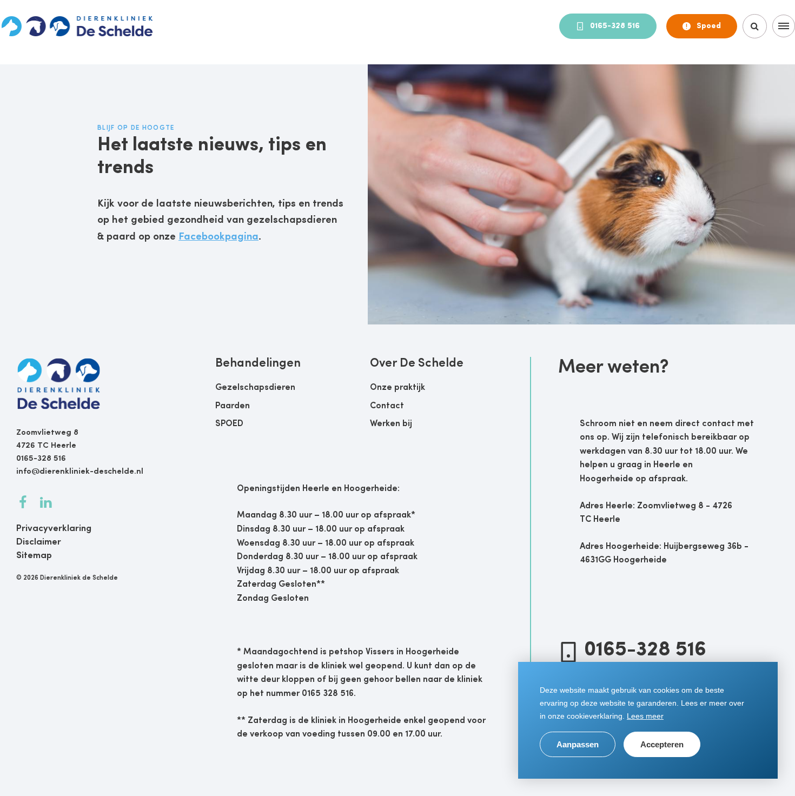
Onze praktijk (397, 387)
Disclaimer (38, 542)
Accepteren (662, 744)
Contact (387, 406)
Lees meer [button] (645, 716)
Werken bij (391, 424)
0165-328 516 (615, 26)
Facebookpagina (218, 237)
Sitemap (34, 555)
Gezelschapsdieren (255, 387)
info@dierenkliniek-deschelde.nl (79, 472)
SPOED (229, 424)
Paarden (232, 406)
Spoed (709, 26)
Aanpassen (577, 744)
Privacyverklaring (53, 528)
